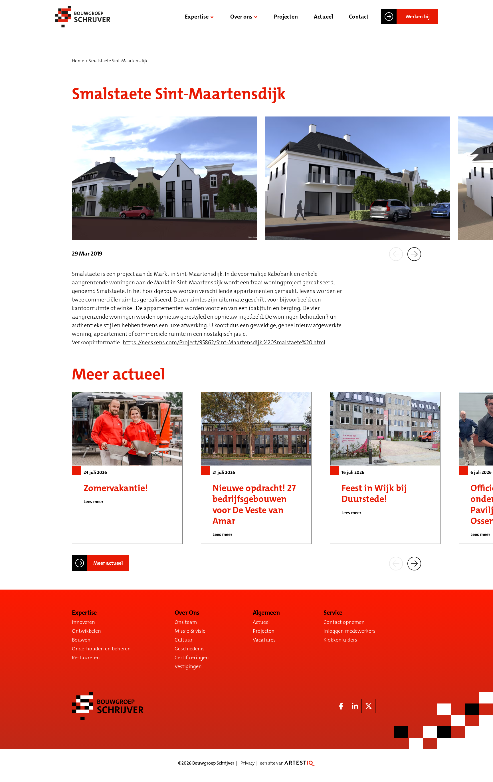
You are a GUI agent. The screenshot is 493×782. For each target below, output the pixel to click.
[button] (396, 253)
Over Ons (187, 612)
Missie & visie (190, 631)
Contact (359, 16)
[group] (127, 468)
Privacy (247, 763)
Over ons (241, 16)
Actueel (323, 16)
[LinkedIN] (355, 706)
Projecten (286, 16)
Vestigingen (188, 666)
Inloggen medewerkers (349, 631)
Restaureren (86, 657)
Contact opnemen (344, 622)
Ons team (186, 622)
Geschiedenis (190, 648)
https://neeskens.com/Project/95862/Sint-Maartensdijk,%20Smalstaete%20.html (224, 342)
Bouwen (81, 639)
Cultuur (184, 639)
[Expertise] (213, 16)
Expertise (197, 16)
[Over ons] (256, 16)
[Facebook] (341, 706)
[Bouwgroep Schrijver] (83, 16)
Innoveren (83, 622)
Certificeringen (192, 657)
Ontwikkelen (86, 631)
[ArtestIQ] (299, 763)
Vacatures (264, 639)
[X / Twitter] (368, 706)
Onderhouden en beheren (101, 648)
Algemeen (266, 612)
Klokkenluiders (340, 639)
